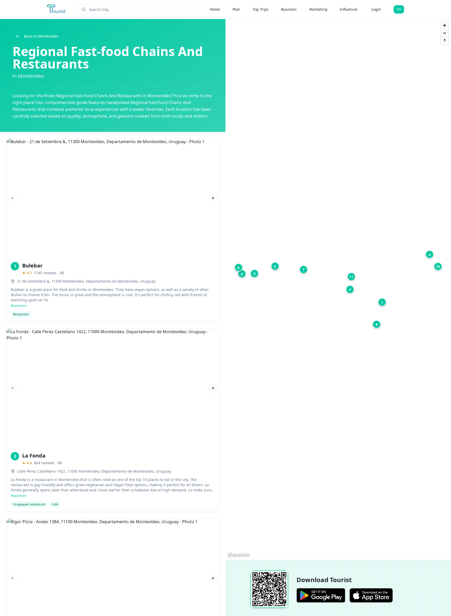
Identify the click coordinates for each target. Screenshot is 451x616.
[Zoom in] (444, 25)
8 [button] (430, 254)
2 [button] (242, 273)
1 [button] (382, 302)
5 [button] (254, 273)
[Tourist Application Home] (57, 9)
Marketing (318, 9)
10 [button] (438, 266)
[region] (338, 289)
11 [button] (351, 276)
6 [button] (239, 267)
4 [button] (350, 289)
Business (289, 9)
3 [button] (275, 266)
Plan (236, 9)
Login (376, 9)
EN (399, 9)
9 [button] (377, 324)
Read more (19, 306)
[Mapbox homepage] (238, 555)
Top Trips (261, 9)
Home (215, 9)
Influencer (349, 9)
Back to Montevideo (41, 36)
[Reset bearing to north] (444, 40)
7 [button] (303, 269)
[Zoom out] (444, 33)
